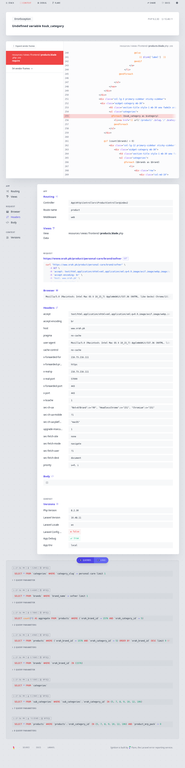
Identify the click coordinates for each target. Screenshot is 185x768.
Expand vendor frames (25, 46)
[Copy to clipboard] (169, 203)
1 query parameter (24, 580)
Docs (38, 747)
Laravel (51, 747)
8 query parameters (25, 731)
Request (10, 206)
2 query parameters (25, 625)
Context (10, 232)
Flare (134, 747)
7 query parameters (25, 708)
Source (26, 747)
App (8, 186)
